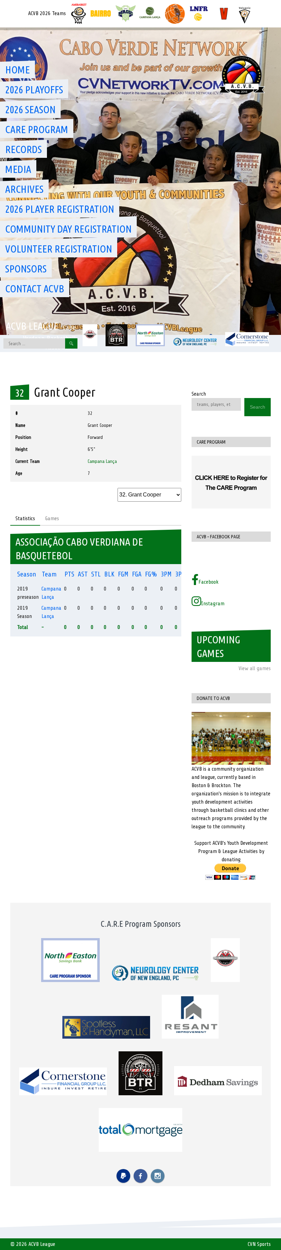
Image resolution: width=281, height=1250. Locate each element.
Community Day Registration (68, 229)
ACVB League (32, 326)
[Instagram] (157, 1176)
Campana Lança (102, 461)
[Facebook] (140, 1176)
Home (17, 69)
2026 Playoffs (34, 89)
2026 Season (30, 109)
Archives (24, 189)
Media (18, 169)
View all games (255, 668)
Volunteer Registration (58, 249)
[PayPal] (123, 1176)
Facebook (208, 582)
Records (23, 149)
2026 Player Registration (59, 209)
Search (199, 394)
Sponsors (26, 268)
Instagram (212, 603)
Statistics (25, 518)
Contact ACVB (34, 288)
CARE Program (36, 129)
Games (52, 518)
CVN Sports (259, 1244)
